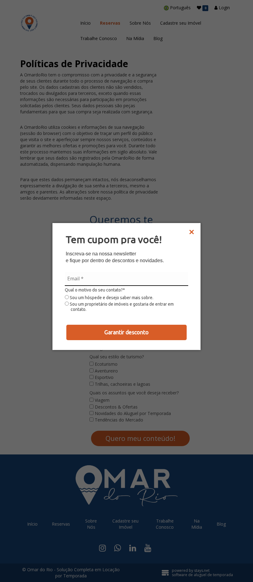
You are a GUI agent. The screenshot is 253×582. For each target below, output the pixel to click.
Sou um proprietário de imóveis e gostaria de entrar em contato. (121, 307)
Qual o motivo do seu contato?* (95, 289)
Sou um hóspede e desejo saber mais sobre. (111, 297)
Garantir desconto (126, 332)
